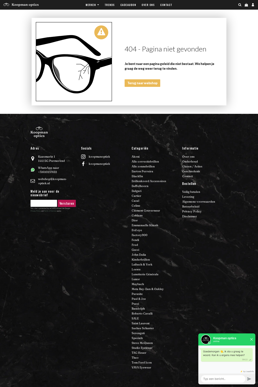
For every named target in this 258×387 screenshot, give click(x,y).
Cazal (135, 200)
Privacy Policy (36, 211)
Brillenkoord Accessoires (149, 181)
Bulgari (136, 191)
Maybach (138, 284)
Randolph (138, 308)
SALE (135, 318)
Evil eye (137, 230)
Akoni (136, 156)
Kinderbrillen (141, 259)
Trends (110, 5)
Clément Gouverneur (146, 210)
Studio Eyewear (142, 348)
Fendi (135, 240)
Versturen (66, 203)
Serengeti (138, 333)
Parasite (137, 294)
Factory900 (139, 235)
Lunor (136, 279)
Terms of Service (50, 211)
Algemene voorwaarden (198, 201)
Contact (166, 5)
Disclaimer (189, 216)
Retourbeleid (190, 206)
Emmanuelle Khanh (145, 225)
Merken (91, 5)
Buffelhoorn (140, 186)
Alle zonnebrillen (143, 166)
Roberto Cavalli (142, 313)
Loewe (136, 269)
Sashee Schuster (143, 328)
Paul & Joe (139, 298)
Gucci (135, 249)
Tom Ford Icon (142, 362)
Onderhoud (190, 161)
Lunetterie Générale (145, 274)
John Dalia (139, 254)
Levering (188, 196)
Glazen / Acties (192, 166)
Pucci (135, 303)
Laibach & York (142, 264)
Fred (135, 245)
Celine (136, 205)
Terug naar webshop (142, 83)
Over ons (148, 5)
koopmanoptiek (99, 156)
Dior (135, 220)
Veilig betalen (191, 192)
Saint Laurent (141, 323)
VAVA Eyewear (141, 367)
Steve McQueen (142, 343)
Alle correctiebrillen (145, 161)
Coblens (137, 215)
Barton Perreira (142, 171)
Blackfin (137, 176)
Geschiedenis (191, 171)
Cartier (136, 196)
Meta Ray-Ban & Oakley (148, 289)
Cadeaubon (128, 5)
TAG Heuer (139, 352)
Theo (135, 357)
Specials (137, 338)
